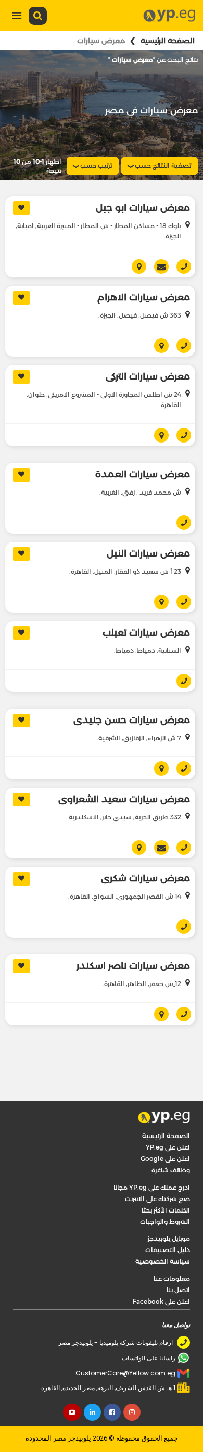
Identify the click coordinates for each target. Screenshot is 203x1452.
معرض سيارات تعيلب (146, 604)
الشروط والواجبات (165, 1193)
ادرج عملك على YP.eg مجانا (151, 1159)
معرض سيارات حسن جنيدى (131, 692)
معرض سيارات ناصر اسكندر (133, 937)
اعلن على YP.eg (168, 1119)
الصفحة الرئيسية (168, 40)
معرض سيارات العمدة (142, 446)
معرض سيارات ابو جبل (143, 207)
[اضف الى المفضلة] (21, 208)
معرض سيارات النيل (148, 525)
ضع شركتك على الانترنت (157, 1171)
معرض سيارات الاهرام (143, 269)
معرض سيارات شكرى (145, 850)
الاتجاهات (157, 317)
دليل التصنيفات (167, 1222)
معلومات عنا (172, 1250)
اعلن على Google (165, 1130)
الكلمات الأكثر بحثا (166, 1182)
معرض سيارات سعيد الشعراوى (124, 771)
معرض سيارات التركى (148, 348)
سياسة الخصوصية (162, 1233)
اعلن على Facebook (161, 1273)
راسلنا (157, 819)
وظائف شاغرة (170, 1142)
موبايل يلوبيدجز (169, 1210)
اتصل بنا (178, 1262)
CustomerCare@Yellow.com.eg (125, 1345)
